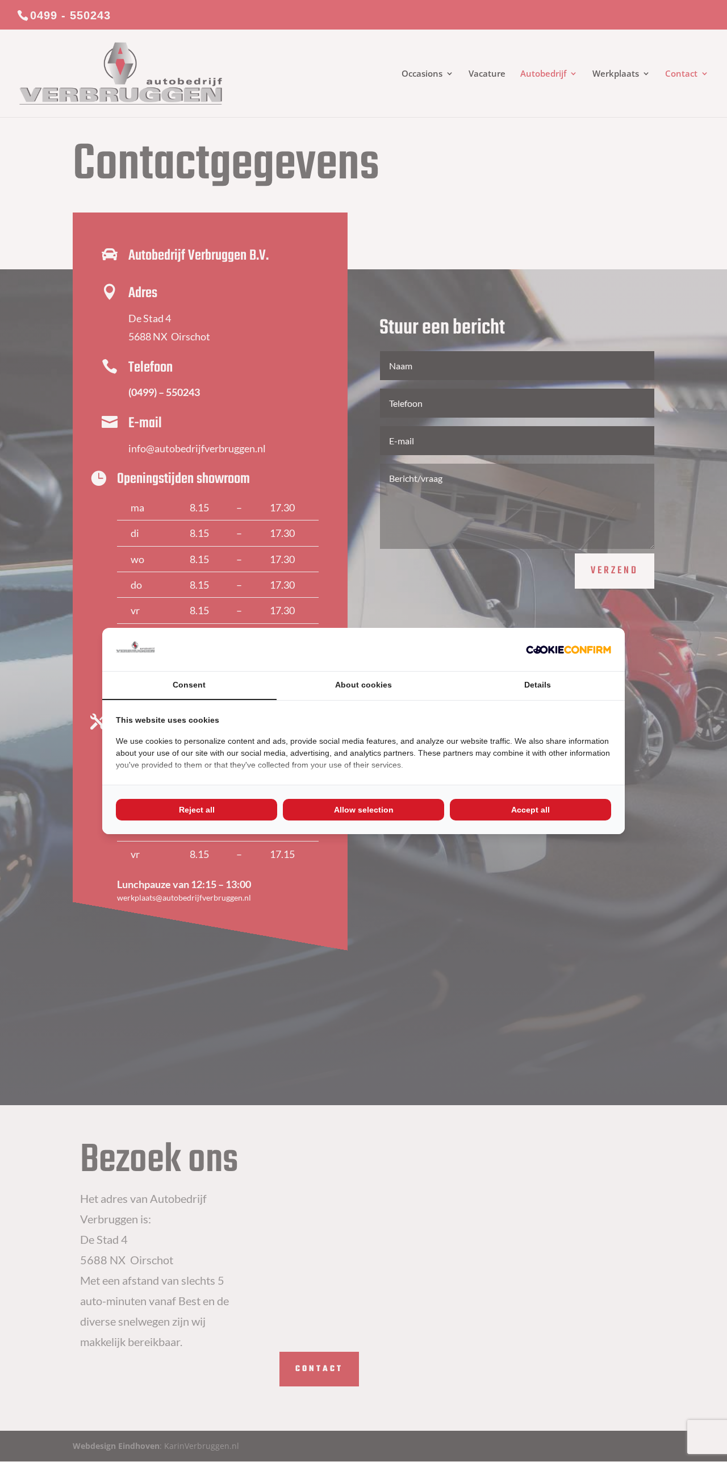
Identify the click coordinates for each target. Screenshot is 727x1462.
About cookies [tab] (363, 684)
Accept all (530, 809)
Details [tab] (537, 684)
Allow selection (364, 809)
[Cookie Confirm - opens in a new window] (568, 649)
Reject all (197, 809)
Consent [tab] (189, 684)
